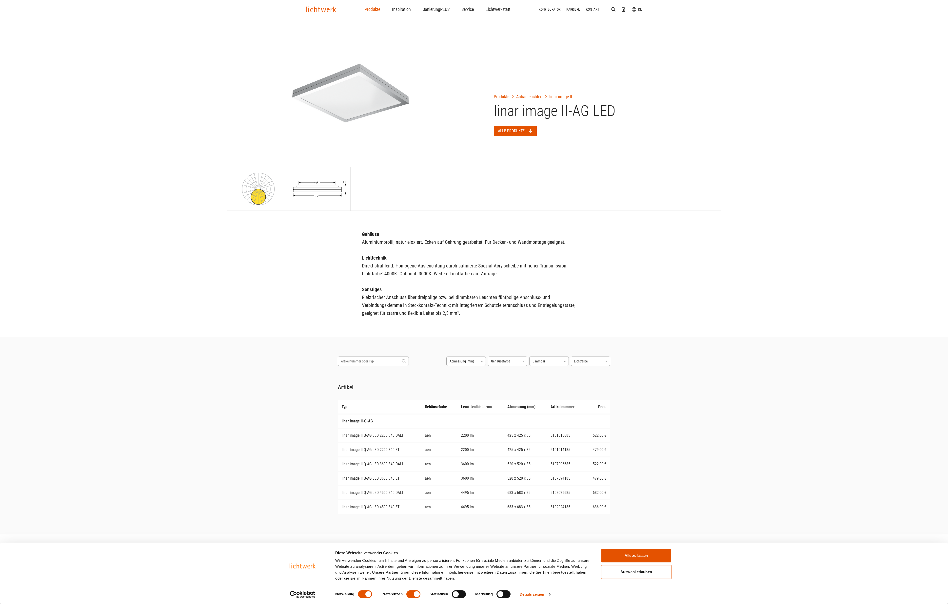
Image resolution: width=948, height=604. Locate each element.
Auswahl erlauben (636, 572)
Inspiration (401, 9)
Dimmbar (539, 361)
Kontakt (592, 9)
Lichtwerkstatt (498, 9)
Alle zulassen (636, 555)
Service (467, 9)
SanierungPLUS (436, 9)
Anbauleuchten (529, 96)
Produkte (372, 9)
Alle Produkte (511, 131)
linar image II (560, 96)
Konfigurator (549, 9)
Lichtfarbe (581, 361)
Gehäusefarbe (500, 361)
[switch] (413, 594)
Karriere (573, 9)
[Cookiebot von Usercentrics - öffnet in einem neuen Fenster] (302, 594)
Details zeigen (532, 594)
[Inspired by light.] (321, 9)
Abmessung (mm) (462, 361)
